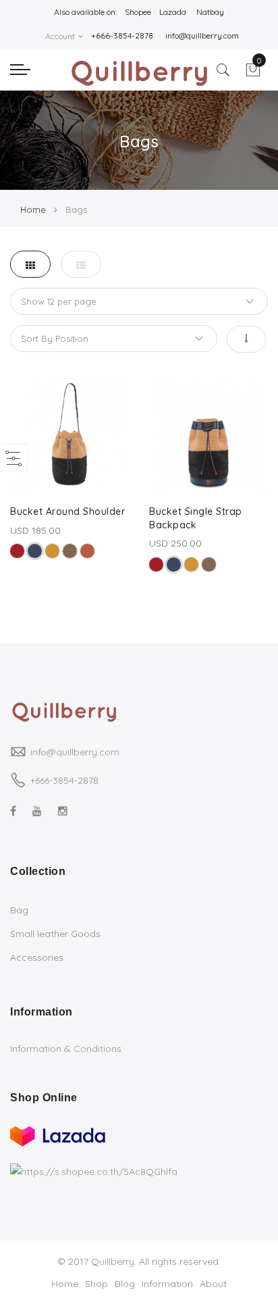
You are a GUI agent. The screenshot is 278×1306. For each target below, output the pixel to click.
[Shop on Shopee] (93, 1171)
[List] (81, 264)
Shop (96, 1284)
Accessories (36, 957)
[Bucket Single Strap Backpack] (208, 435)
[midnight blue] (35, 551)
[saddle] (87, 551)
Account (60, 36)
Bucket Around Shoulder (67, 511)
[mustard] (52, 551)
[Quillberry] (138, 73)
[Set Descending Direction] (246, 339)
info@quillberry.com (74, 752)
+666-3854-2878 (64, 780)
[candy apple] (17, 551)
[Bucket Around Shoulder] (69, 435)
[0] (253, 74)
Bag (19, 910)
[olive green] (70, 551)
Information (167, 1284)
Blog (125, 1284)
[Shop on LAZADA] (57, 1134)
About (213, 1284)
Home (33, 209)
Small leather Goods (55, 934)
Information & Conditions (65, 1049)
